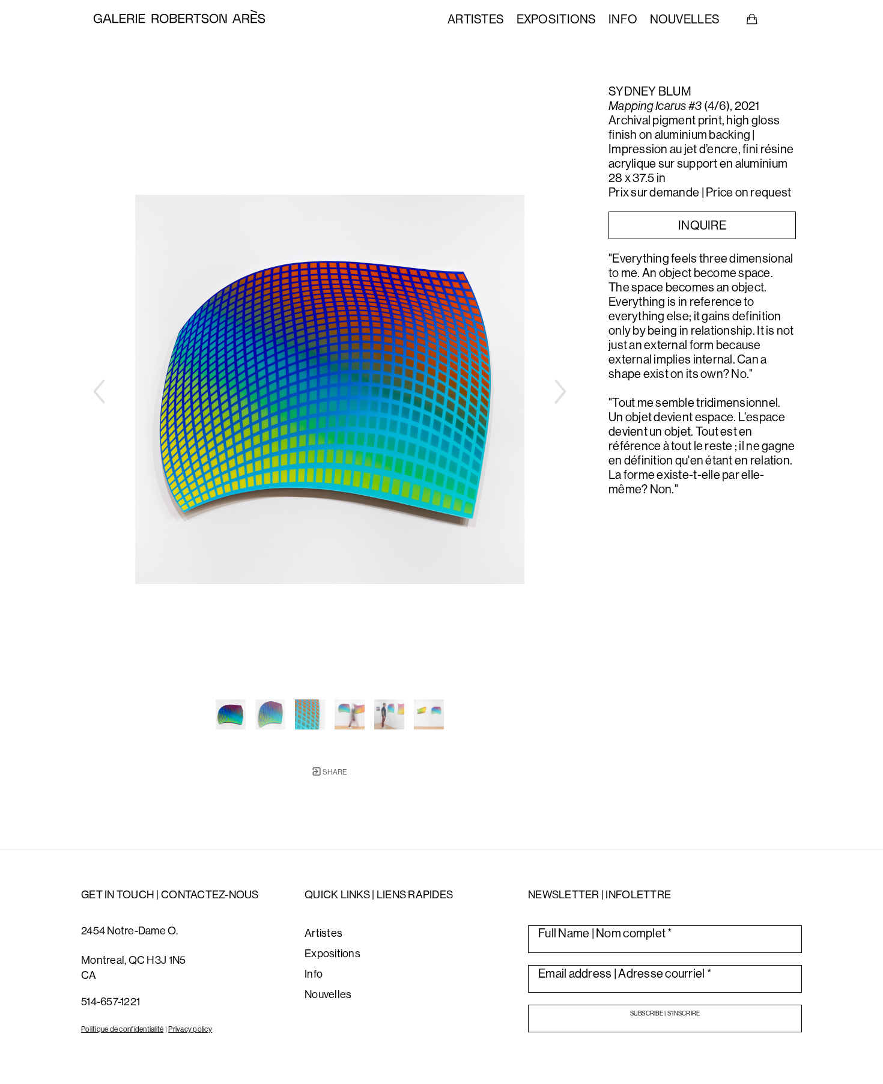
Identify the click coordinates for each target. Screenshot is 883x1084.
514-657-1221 (110, 1001)
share (334, 771)
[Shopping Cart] (752, 19)
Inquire (702, 225)
